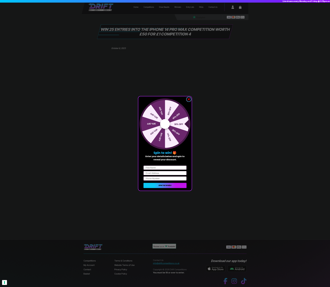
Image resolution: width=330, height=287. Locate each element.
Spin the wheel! (165, 185)
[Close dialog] (189, 99)
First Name (148, 163)
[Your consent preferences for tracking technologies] (4, 282)
